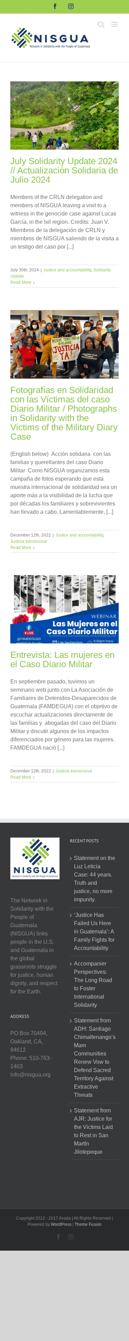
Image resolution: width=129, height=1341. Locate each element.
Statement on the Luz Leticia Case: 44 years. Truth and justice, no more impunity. (94, 878)
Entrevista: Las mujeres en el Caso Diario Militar (62, 659)
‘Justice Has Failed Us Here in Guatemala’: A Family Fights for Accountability (94, 931)
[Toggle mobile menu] (115, 24)
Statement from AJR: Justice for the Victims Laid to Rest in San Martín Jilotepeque (93, 1131)
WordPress (61, 1224)
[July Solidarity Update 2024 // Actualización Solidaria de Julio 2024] (64, 115)
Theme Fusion (88, 1224)
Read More (20, 282)
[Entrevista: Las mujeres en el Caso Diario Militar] (64, 609)
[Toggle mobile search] (101, 24)
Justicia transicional (28, 541)
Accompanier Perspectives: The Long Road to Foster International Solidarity (93, 984)
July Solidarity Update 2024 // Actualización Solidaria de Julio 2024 (64, 170)
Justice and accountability (67, 270)
